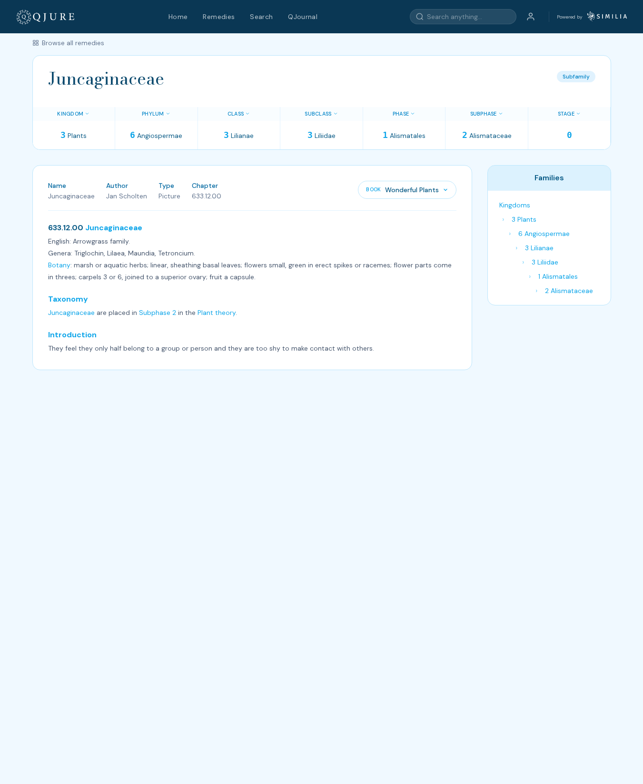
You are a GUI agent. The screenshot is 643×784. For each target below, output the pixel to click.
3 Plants (524, 219)
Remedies (219, 16)
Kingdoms (514, 205)
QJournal (302, 16)
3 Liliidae (545, 262)
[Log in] (530, 16)
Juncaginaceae (113, 228)
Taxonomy (68, 299)
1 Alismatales (558, 276)
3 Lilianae (539, 248)
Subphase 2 (157, 312)
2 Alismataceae (569, 290)
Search (261, 16)
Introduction (72, 335)
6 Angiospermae (544, 233)
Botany (59, 265)
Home (178, 16)
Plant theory (217, 312)
